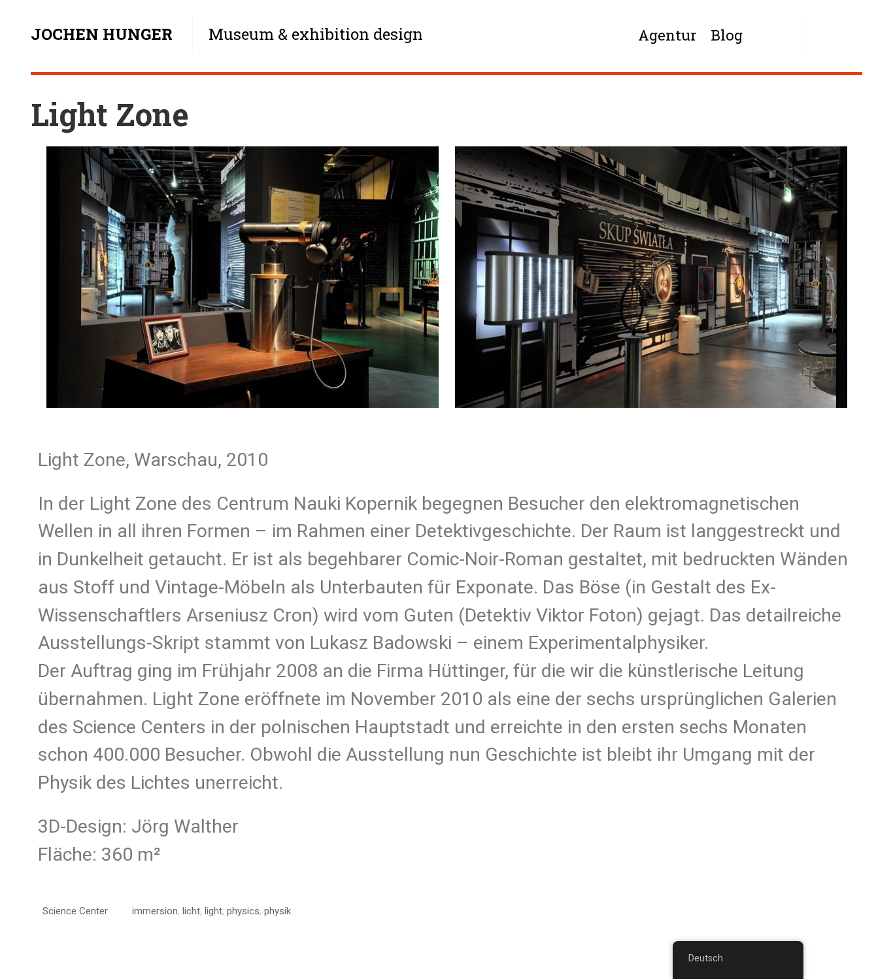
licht (191, 911)
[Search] (834, 34)
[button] (50, 280)
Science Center (75, 911)
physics (243, 911)
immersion (155, 911)
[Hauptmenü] (779, 34)
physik (277, 911)
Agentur (667, 34)
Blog (727, 34)
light (213, 911)
